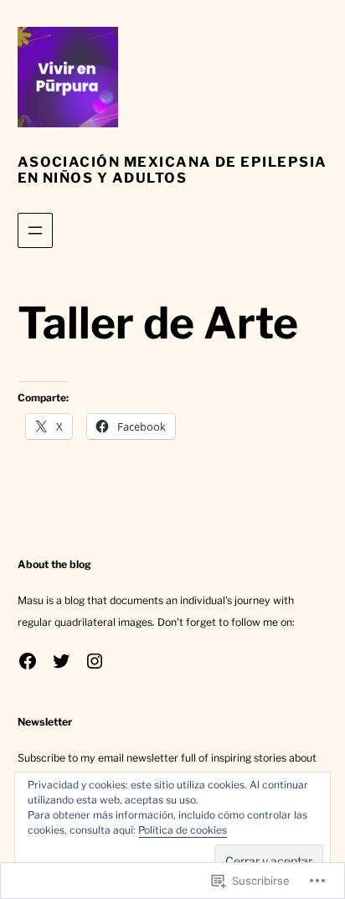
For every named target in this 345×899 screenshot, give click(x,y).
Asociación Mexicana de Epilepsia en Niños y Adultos (172, 169)
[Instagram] (95, 661)
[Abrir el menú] (35, 230)
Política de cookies (182, 830)
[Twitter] (61, 661)
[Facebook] (28, 661)
